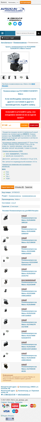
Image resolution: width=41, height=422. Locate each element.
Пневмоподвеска (15, 196)
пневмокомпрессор (29, 196)
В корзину (24, 125)
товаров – (9, 38)
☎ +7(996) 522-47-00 (14, 18)
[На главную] (12, 10)
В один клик (34, 125)
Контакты (11, 402)
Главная (4, 402)
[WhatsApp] (10, 25)
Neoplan (5, 86)
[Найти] (38, 33)
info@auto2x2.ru (15, 20)
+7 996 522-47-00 (9, 394)
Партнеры (18, 402)
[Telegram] (15, 25)
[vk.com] (20, 25)
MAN (33, 84)
